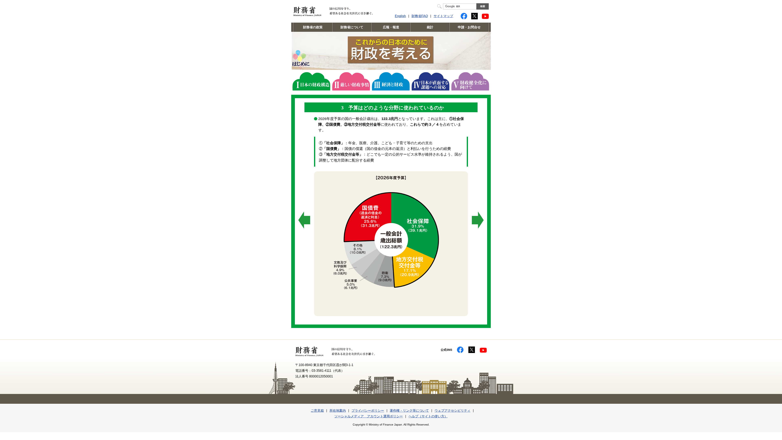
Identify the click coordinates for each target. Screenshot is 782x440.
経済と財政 (391, 81)
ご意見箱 (317, 410)
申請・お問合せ (469, 27)
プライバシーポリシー (367, 410)
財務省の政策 (313, 27)
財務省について (351, 27)
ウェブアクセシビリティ (452, 410)
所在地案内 (337, 410)
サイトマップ (443, 16)
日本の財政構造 (311, 81)
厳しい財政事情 (351, 81)
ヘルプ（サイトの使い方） (428, 416)
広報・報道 (391, 27)
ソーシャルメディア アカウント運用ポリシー (368, 416)
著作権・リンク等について (409, 410)
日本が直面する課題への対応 (430, 81)
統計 (430, 27)
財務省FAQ (420, 16)
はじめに (301, 60)
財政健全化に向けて (470, 81)
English (400, 16)
